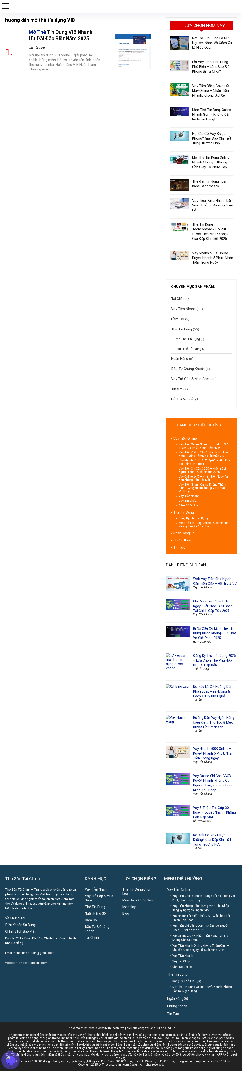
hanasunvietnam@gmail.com (34, 953)
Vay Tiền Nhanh (183, 309)
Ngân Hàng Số (183, 533)
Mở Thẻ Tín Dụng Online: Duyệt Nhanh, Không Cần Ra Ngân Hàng (204, 524)
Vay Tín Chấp (187, 500)
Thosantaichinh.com (33, 963)
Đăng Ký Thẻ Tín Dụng (193, 518)
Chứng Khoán (183, 540)
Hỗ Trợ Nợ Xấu (182, 399)
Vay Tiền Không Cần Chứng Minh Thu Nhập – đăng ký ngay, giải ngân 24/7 (203, 454)
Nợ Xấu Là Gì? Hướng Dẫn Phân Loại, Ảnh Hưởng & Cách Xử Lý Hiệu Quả (212, 691)
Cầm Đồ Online (188, 505)
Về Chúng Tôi (15, 918)
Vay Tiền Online (185, 438)
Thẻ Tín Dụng (37, 47)
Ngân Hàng (179, 358)
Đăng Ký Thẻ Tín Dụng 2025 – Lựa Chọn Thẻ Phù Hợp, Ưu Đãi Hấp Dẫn (214, 660)
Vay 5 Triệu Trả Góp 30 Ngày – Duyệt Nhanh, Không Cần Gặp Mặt (214, 812)
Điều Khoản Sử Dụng (20, 925)
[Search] (234, 6)
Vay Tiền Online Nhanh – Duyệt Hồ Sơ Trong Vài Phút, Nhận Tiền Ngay (203, 446)
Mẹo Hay (129, 907)
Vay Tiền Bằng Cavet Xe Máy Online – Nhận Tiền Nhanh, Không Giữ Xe (211, 90)
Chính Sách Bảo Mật (20, 931)
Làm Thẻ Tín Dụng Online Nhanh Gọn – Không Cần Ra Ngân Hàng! (211, 114)
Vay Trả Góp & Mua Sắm (190, 379)
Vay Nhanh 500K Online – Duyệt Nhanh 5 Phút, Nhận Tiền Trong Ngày (212, 258)
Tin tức (176, 389)
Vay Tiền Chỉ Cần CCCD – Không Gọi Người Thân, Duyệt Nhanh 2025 (202, 470)
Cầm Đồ (177, 319)
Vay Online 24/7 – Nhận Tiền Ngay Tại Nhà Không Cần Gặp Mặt (204, 478)
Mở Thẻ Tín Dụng (188, 339)
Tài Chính (178, 299)
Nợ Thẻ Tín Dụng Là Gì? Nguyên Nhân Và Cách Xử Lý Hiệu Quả (212, 43)
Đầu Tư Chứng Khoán (188, 369)
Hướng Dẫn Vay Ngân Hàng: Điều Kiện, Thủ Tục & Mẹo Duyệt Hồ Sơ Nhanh (214, 722)
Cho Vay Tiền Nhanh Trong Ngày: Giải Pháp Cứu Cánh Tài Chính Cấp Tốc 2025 (213, 606)
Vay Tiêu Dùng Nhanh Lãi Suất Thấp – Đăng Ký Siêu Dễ (212, 205)
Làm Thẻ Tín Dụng (188, 349)
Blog (125, 913)
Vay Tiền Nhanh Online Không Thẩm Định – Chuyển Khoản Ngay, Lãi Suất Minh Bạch (202, 488)
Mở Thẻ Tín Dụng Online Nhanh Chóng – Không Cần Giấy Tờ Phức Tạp (210, 162)
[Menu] (5, 6)
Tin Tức (179, 547)
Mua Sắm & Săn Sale (138, 900)
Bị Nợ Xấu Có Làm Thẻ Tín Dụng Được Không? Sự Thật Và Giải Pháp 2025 (214, 633)
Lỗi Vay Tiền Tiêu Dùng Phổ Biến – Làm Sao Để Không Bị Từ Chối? (210, 67)
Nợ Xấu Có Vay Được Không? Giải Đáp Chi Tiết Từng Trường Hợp (211, 138)
